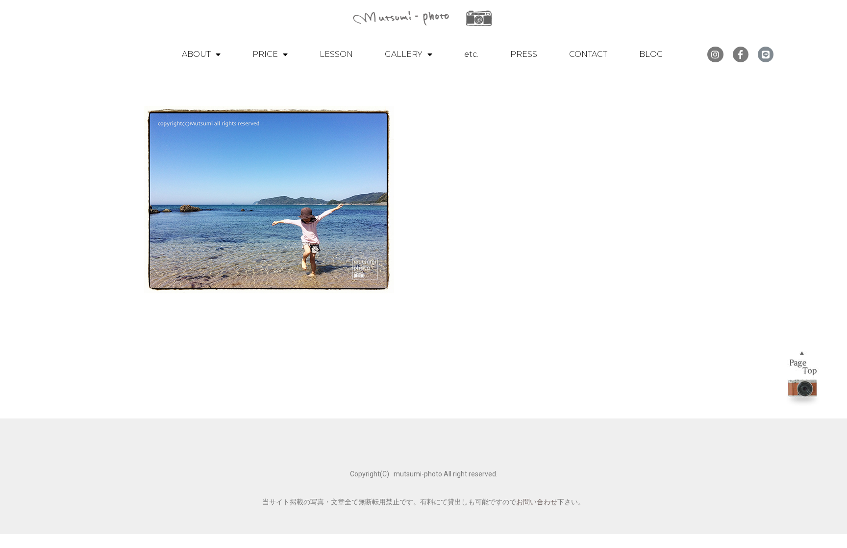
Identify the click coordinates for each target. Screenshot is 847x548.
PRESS (523, 54)
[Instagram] (715, 54)
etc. (471, 54)
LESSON (336, 54)
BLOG (651, 54)
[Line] (765, 54)
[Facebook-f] (740, 54)
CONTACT (588, 54)
